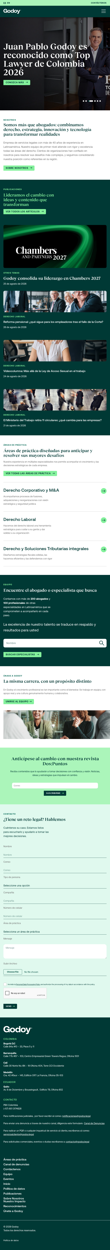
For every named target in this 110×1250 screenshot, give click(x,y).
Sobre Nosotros (17, 168)
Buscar (101, 643)
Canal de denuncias (16, 1164)
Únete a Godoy (13, 1211)
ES (4, 3)
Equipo (7, 1174)
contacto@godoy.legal (77, 1141)
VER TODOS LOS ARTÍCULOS (23, 211)
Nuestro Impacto (14, 1201)
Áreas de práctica (14, 1159)
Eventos (8, 1179)
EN (8, 3)
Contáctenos (99, 3)
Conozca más (15, 82)
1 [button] (83, 101)
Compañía (8, 892)
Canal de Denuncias (94, 1123)
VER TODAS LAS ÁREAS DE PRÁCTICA (28, 473)
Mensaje (7, 938)
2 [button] (86, 101)
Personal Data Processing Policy (28, 984)
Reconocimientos (14, 1206)
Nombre (7, 846)
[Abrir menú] (104, 11)
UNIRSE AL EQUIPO (17, 701)
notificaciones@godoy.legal (76, 1116)
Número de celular (12, 908)
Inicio (6, 1184)
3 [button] (90, 101)
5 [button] (97, 101)
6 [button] (100, 101)
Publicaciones (12, 1193)
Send (8, 1006)
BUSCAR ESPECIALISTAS (21, 654)
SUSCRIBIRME (53, 793)
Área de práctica (12, 923)
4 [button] (95, 101)
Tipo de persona (11, 877)
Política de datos (14, 1188)
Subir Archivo (10, 963)
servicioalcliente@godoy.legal (18, 1134)
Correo (6, 862)
